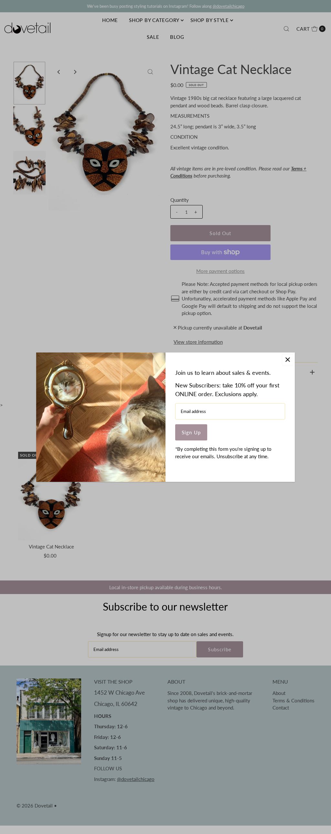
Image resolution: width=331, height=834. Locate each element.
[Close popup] (287, 359)
